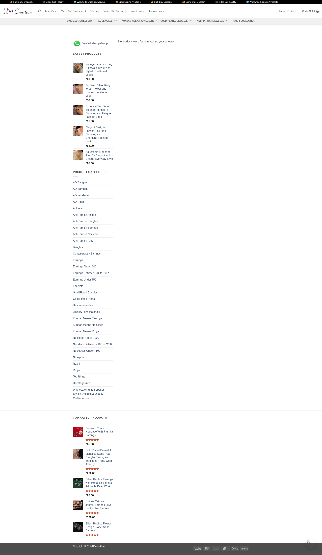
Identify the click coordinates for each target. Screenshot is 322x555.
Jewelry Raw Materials (86, 311)
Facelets (78, 286)
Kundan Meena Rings (86, 331)
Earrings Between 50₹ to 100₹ (91, 273)
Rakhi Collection (244, 21)
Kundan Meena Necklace (88, 324)
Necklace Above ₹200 (86, 337)
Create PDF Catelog (113, 11)
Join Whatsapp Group (94, 43)
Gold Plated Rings (84, 298)
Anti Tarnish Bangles (85, 221)
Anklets (77, 208)
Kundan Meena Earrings (87, 318)
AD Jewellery (107, 21)
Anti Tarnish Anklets (84, 214)
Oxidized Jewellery (79, 21)
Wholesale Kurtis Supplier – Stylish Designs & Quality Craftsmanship (89, 394)
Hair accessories (83, 305)
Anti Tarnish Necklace (86, 234)
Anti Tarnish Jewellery (212, 21)
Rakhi (76, 363)
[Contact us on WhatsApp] (311, 544)
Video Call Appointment (73, 11)
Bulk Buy (94, 11)
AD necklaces (81, 195)
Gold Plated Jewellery (175, 21)
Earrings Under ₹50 (84, 279)
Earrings (78, 260)
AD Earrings (80, 188)
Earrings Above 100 (84, 266)
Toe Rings (79, 376)
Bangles (78, 247)
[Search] (39, 11)
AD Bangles (80, 182)
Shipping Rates (156, 11)
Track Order (51, 11)
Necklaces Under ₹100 (86, 350)
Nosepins (78, 357)
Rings (76, 370)
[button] (287, 11)
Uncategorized (81, 383)
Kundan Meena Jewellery (138, 21)
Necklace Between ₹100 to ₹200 (92, 344)
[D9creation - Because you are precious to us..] (18, 11)
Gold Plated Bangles (85, 292)
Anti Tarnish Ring (83, 240)
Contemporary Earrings (87, 253)
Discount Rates (136, 11)
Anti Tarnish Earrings (85, 227)
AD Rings (79, 201)
